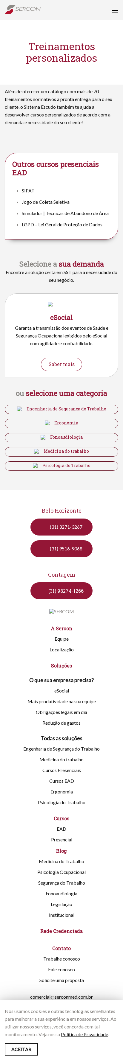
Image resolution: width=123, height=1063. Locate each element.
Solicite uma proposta (61, 980)
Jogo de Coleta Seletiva (46, 202)
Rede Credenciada (61, 931)
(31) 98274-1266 (66, 591)
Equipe (62, 639)
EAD (61, 829)
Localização (62, 649)
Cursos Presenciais (61, 770)
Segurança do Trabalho (61, 882)
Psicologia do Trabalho (66, 465)
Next (114, 316)
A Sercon (61, 628)
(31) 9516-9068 (66, 548)
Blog (61, 851)
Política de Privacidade (84, 1034)
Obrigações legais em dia (61, 712)
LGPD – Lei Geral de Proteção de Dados (62, 224)
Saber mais (62, 364)
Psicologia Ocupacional (61, 872)
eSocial (61, 690)
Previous (8, 316)
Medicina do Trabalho (61, 861)
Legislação (61, 904)
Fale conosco (61, 969)
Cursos (61, 818)
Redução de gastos (61, 723)
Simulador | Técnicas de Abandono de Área (65, 213)
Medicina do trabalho (66, 451)
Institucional (61, 915)
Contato (61, 948)
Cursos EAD (61, 781)
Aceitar (21, 1049)
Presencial (61, 839)
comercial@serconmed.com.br (61, 997)
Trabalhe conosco (61, 958)
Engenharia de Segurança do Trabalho (66, 409)
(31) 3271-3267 (66, 527)
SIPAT (28, 190)
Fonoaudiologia (66, 437)
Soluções (61, 665)
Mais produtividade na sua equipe (61, 701)
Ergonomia (66, 423)
